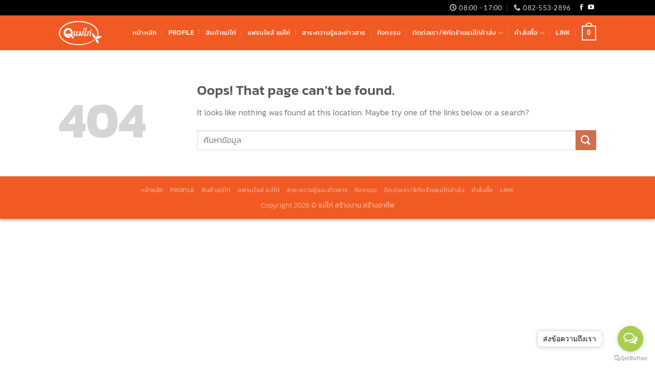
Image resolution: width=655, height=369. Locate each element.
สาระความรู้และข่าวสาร (334, 32)
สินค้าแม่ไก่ (221, 32)
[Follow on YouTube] (591, 7)
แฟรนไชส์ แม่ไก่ (269, 32)
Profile (181, 32)
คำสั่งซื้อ (525, 32)
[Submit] (586, 140)
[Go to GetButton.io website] (630, 358)
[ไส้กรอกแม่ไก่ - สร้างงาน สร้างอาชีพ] (80, 33)
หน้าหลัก (145, 32)
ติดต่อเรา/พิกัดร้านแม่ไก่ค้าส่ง (454, 32)
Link (563, 32)
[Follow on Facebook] (581, 7)
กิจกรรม (389, 32)
